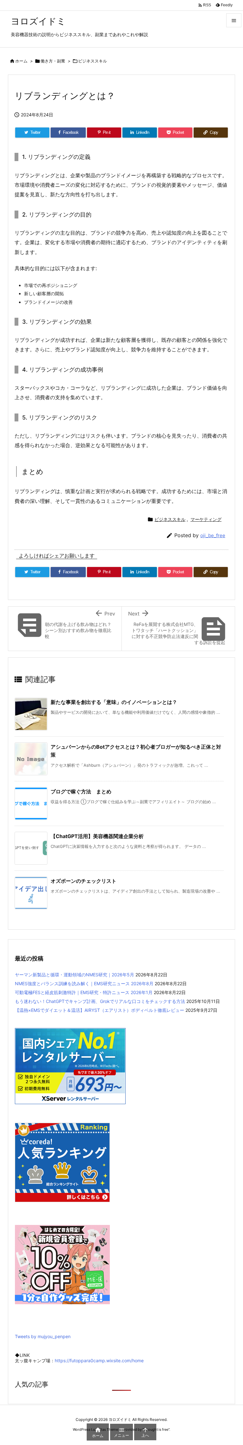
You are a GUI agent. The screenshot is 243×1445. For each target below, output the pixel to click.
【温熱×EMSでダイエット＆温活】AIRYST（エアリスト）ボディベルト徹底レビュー (99, 1010)
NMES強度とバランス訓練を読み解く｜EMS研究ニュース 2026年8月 (84, 983)
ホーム (21, 60)
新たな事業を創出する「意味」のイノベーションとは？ (114, 702)
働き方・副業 (52, 60)
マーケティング (205, 519)
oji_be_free (212, 535)
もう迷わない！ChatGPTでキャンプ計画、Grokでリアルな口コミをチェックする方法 (100, 1001)
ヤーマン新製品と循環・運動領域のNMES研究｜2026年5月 (74, 974)
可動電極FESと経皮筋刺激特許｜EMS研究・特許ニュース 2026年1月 (84, 992)
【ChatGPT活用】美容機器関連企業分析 (97, 836)
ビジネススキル (92, 60)
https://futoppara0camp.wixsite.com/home (99, 1360)
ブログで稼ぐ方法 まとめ (81, 791)
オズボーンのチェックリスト (83, 881)
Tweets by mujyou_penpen (43, 1336)
